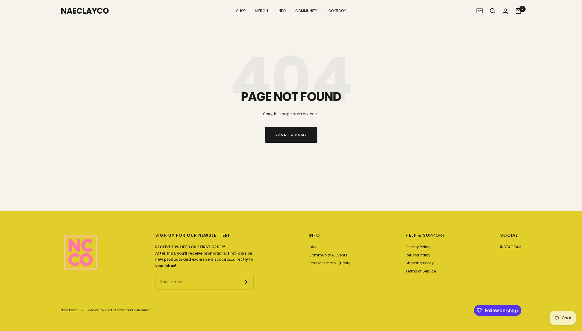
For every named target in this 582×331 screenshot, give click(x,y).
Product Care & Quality (329, 263)
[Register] (245, 282)
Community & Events (328, 255)
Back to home (291, 134)
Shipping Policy (420, 263)
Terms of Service (421, 271)
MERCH (261, 10)
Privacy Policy (418, 246)
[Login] (505, 11)
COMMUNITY (306, 10)
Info (312, 246)
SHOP (241, 10)
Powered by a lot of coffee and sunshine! (118, 310)
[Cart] (518, 11)
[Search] (492, 11)
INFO (282, 10)
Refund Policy (418, 255)
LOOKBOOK (336, 10)
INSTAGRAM (510, 246)
